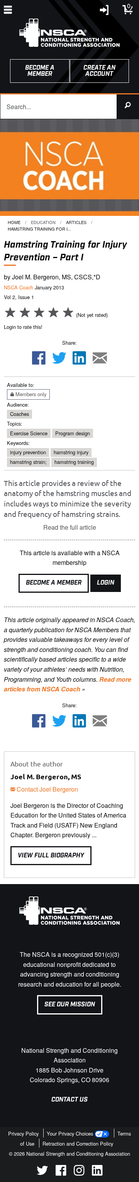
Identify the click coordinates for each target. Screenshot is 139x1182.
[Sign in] (104, 11)
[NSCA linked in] (97, 1173)
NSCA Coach (18, 287)
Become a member (39, 71)
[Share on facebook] (38, 358)
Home (14, 222)
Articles (76, 222)
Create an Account (99, 71)
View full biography (51, 856)
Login (105, 583)
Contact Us (69, 1100)
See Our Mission (69, 1005)
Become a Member (53, 583)
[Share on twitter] (59, 358)
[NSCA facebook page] (61, 1173)
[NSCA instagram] (79, 1173)
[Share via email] (100, 358)
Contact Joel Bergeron (46, 789)
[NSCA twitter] (42, 1173)
